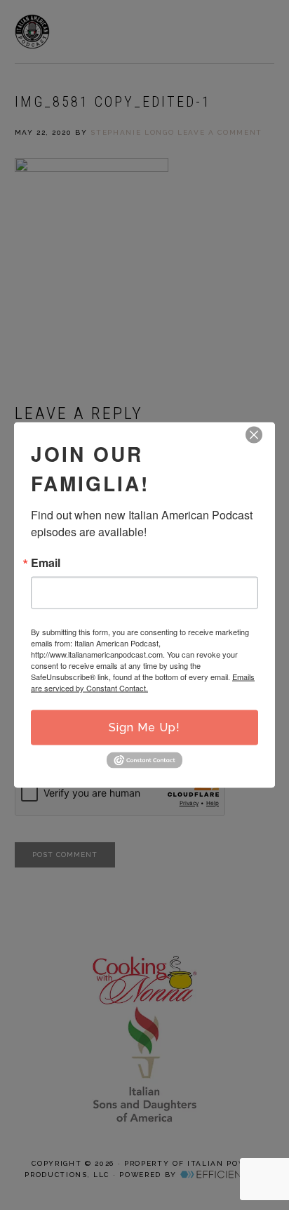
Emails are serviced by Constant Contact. (143, 682)
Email (45, 563)
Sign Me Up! (144, 727)
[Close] (254, 435)
